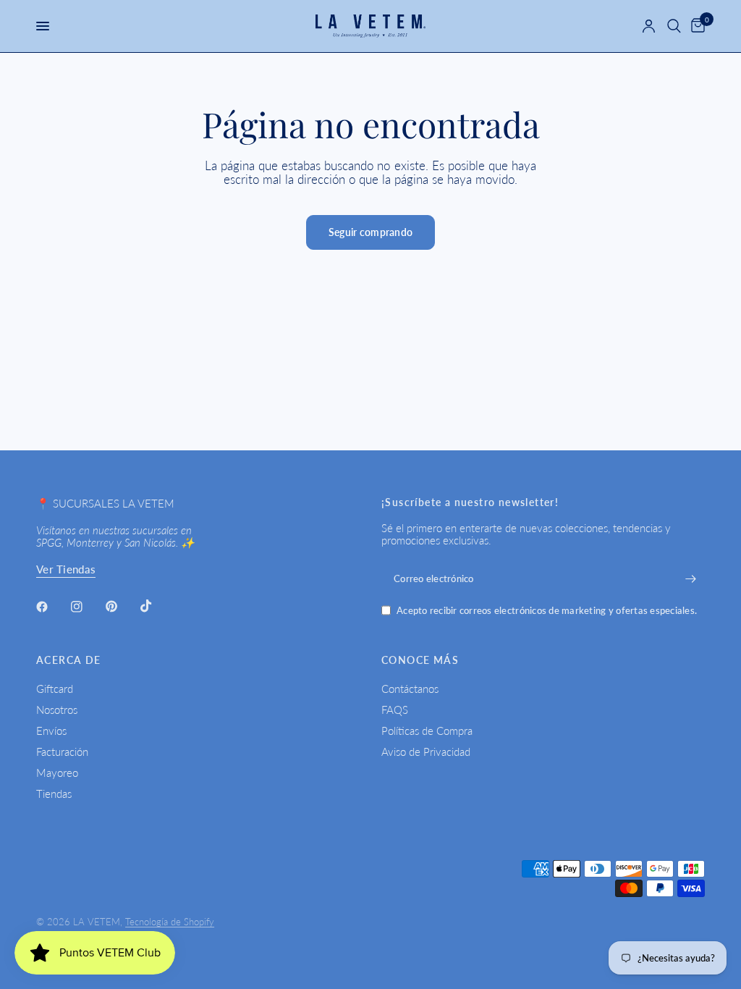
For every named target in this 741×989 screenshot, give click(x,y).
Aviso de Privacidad (425, 751)
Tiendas (54, 793)
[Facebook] (52, 607)
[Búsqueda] (674, 26)
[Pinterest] (121, 606)
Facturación (62, 751)
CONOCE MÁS (420, 660)
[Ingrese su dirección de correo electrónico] (690, 578)
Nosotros (56, 709)
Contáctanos (410, 688)
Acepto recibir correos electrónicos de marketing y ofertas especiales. (547, 610)
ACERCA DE (68, 660)
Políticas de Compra (427, 730)
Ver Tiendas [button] (66, 569)
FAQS (394, 709)
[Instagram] (87, 607)
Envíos (51, 730)
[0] (695, 26)
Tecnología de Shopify (169, 921)
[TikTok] (156, 606)
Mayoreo (57, 772)
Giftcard (54, 688)
